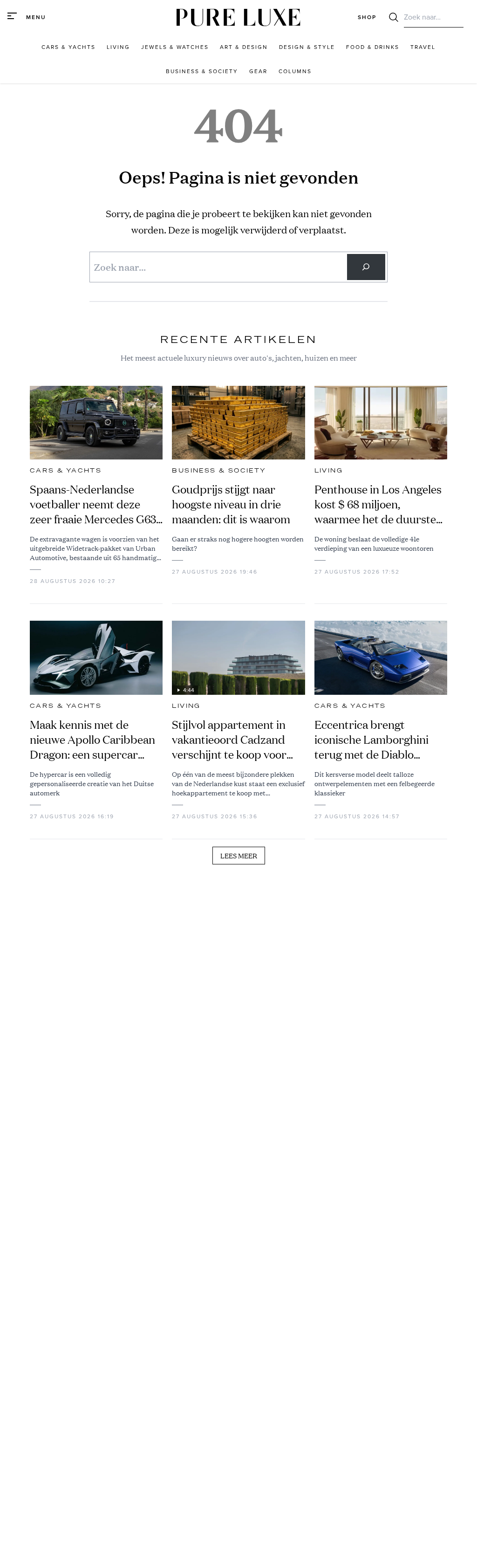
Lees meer (238, 855)
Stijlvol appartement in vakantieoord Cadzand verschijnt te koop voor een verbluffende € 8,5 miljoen (229, 739)
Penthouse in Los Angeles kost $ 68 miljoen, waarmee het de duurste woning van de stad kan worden (378, 504)
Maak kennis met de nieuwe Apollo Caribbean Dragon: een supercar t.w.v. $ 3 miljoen (92, 739)
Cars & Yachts (66, 470)
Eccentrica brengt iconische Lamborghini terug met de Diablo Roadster (371, 739)
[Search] (366, 267)
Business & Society (219, 470)
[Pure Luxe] (238, 17)
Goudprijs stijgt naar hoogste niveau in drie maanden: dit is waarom (231, 504)
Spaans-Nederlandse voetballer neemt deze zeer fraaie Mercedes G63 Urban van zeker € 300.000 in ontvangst (93, 504)
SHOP (367, 17)
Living (328, 470)
